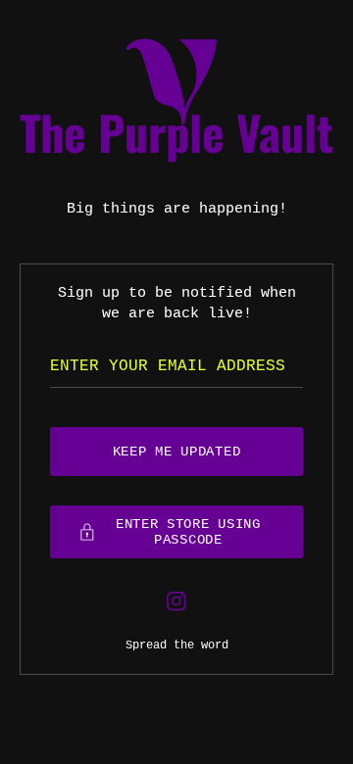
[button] (176, 531)
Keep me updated (177, 451)
